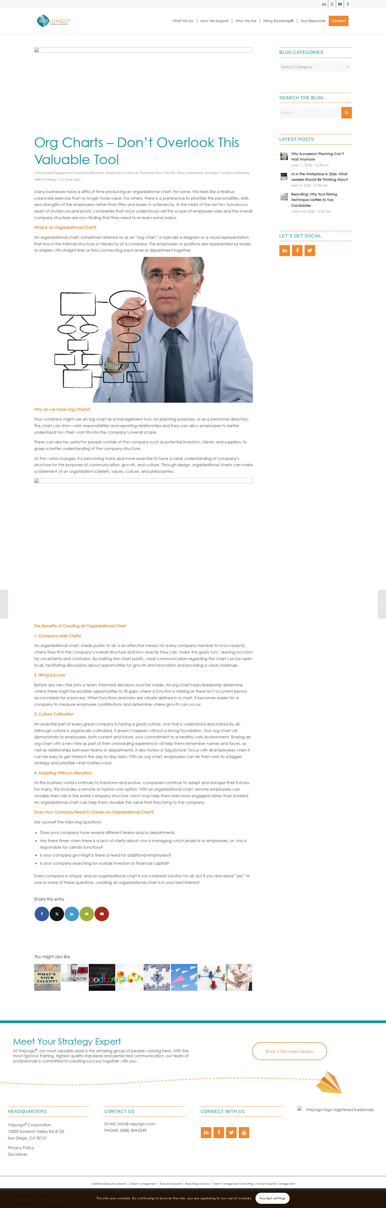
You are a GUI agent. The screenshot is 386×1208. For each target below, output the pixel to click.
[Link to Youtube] (340, 4)
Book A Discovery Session (290, 1051)
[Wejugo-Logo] (53, 21)
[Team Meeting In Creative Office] (143, 89)
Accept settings (272, 1198)
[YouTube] (244, 1132)
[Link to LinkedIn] (324, 4)
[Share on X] (57, 914)
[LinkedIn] (284, 250)
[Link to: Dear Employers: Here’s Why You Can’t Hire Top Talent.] (47, 977)
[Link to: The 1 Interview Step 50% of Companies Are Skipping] (157, 977)
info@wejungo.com (136, 1123)
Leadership (194, 172)
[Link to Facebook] (348, 4)
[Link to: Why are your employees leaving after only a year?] (102, 977)
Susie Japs (72, 179)
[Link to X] (332, 4)
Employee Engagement (55, 172)
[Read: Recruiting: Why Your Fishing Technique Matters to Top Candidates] (284, 196)
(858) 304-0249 (133, 1130)
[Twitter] (310, 250)
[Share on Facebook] (42, 914)
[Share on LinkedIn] (72, 914)
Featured (147, 172)
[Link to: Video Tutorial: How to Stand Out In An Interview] (184, 977)
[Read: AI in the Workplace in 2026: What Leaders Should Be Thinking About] (284, 176)
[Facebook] (297, 250)
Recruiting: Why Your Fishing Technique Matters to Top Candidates (314, 200)
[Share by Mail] (87, 914)
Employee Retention (89, 172)
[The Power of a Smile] (4, 604)
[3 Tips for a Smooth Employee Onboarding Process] (382, 604)
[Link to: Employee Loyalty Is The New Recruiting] (239, 977)
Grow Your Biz (165, 172)
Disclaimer (18, 1154)
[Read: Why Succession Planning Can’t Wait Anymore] (284, 156)
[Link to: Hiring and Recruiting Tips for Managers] (74, 973)
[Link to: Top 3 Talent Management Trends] (129, 977)
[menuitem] (183, 21)
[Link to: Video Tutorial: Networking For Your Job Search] (211, 977)
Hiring (181, 172)
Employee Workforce (122, 172)
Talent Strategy (45, 179)
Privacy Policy (21, 1147)
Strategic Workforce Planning (227, 172)
